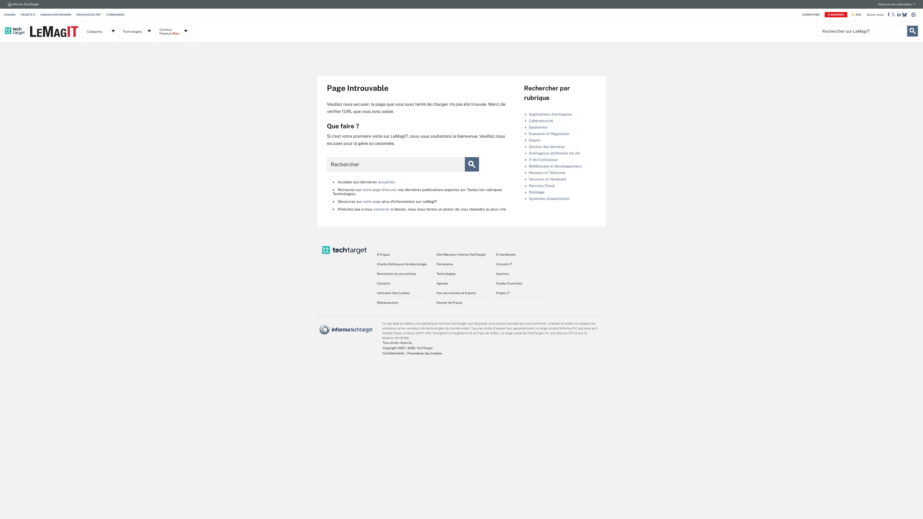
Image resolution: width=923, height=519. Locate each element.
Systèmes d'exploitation (549, 199)
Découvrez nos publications (895, 4)
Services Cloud (542, 186)
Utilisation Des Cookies (393, 293)
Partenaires (445, 264)
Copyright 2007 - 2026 (399, 348)
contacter (382, 209)
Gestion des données (547, 147)
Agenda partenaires (55, 14)
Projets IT (28, 14)
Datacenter (538, 127)
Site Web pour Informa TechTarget (461, 254)
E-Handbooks (506, 254)
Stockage (537, 192)
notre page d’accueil (379, 190)
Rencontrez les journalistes (396, 274)
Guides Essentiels (509, 283)
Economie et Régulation (549, 134)
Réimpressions (387, 302)
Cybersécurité (541, 121)
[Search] (912, 31)
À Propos (383, 254)
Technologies (446, 274)
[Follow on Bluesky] (904, 14)
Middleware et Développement (555, 166)
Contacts (383, 283)
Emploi (534, 140)
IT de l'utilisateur (543, 160)
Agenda (442, 283)
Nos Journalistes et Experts (456, 293)
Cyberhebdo (115, 14)
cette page (372, 201)
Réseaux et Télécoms (547, 173)
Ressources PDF (88, 14)
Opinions (502, 274)
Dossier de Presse (449, 302)
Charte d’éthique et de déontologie (402, 264)
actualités (386, 182)
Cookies (10, 14)
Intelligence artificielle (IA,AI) (554, 153)
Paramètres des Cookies (424, 353)
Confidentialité (393, 353)
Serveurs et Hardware (548, 179)
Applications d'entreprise (550, 114)
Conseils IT (504, 264)
